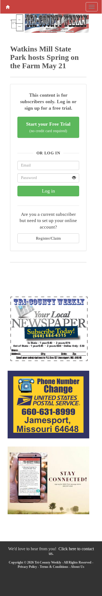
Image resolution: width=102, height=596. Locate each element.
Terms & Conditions (54, 567)
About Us (77, 567)
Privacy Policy (27, 567)
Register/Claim (48, 238)
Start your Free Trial (48, 127)
